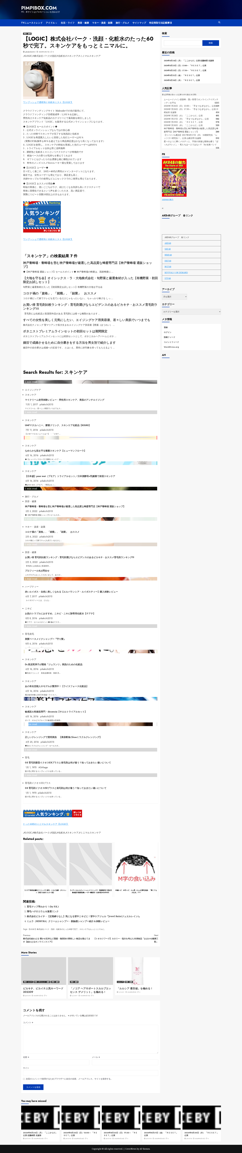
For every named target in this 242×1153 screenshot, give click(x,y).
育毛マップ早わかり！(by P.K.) (43, 906)
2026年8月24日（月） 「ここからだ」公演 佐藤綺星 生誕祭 (189, 60)
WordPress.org (171, 347)
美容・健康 (83, 22)
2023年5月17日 (44, 52)
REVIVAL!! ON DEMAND (176, 272)
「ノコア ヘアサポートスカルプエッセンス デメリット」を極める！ (90, 990)
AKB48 (168, 243)
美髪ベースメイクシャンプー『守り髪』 (45, 639)
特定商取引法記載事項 (160, 22)
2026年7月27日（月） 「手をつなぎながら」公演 (186, 118)
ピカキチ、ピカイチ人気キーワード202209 (43, 990)
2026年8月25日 (39, 1139)
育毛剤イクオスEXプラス (38, 782)
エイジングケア (33, 389)
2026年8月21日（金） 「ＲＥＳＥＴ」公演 (182, 75)
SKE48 (168, 249)
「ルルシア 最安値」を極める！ (135, 988)
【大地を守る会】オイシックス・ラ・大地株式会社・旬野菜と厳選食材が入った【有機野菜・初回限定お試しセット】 (90, 280)
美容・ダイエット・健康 (42, 982)
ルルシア (120, 982)
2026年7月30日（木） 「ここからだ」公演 (183, 125)
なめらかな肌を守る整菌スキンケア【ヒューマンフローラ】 (55, 450)
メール (96, 1057)
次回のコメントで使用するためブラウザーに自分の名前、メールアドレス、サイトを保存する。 (69, 1078)
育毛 (27, 757)
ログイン (167, 332)
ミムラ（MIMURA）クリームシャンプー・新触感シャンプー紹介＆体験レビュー (68, 921)
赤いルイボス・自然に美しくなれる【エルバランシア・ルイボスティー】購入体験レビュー (71, 591)
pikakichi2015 (30, 52)
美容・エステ (28, 982)
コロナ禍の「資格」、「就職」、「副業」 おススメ (60, 293)
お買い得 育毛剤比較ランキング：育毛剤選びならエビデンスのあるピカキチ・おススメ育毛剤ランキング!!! (90, 306)
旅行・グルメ (122, 22)
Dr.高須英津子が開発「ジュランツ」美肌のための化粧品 (53, 664)
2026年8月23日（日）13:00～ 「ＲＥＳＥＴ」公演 (185, 65)
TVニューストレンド (32, 22)
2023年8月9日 (131, 992)
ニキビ (28, 608)
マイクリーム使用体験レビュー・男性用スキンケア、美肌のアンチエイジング (64, 399)
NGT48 (168, 266)
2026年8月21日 (200, 1139)
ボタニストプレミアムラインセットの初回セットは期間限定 (65, 331)
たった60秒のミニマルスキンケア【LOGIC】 (46, 823)
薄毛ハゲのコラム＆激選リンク (43, 911)
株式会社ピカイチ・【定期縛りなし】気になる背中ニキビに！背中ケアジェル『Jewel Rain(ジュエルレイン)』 (84, 916)
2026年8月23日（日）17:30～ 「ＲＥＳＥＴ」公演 (185, 70)
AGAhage (43, 767)
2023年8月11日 (85, 996)
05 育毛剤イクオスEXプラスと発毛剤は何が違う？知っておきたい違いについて (66, 788)
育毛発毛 (29, 633)
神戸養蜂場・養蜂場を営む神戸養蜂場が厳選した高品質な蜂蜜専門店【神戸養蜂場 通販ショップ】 (87, 265)
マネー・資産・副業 (102, 22)
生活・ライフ (67, 22)
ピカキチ (75, 996)
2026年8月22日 (160, 1139)
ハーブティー (32, 586)
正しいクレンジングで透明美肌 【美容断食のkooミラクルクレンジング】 (63, 737)
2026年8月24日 (79, 1139)
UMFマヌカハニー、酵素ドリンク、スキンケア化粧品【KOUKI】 (58, 425)
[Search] (219, 22)
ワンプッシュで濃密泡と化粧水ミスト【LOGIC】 (48, 102)
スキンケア (30, 394)
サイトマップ (139, 22)
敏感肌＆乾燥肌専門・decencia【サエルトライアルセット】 (56, 711)
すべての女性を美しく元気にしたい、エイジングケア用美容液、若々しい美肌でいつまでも (86, 320)
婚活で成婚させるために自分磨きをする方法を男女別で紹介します (69, 342)
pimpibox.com (39, 8)
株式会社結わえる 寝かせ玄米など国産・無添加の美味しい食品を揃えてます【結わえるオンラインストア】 (56, 938)
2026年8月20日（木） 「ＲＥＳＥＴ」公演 (182, 80)
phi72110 (28, 996)
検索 (164, 33)
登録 (166, 327)
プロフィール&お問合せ (37, 570)
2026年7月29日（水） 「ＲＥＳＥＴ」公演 (183, 122)
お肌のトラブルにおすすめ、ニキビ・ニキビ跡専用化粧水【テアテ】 (60, 613)
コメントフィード (171, 342)
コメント (28, 1022)
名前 (26, 1057)
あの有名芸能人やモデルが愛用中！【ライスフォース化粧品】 (56, 686)
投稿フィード (169, 337)
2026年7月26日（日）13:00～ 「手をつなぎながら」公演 (190, 105)
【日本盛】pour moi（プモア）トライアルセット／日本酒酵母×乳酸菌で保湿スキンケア (70, 476)
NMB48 (168, 255)
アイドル (50, 22)
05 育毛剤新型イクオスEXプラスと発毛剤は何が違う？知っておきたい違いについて (68, 762)
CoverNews (130, 1148)
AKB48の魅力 (167, 199)
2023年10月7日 (38, 996)
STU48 (168, 278)
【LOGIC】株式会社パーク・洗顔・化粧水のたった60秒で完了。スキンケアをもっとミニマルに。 (67, 929)
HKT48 (168, 260)
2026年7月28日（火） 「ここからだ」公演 (183, 115)
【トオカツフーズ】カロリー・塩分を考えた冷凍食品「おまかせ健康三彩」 (126, 938)
